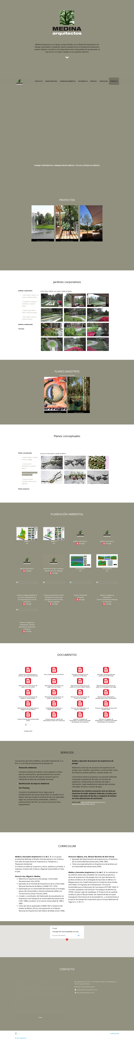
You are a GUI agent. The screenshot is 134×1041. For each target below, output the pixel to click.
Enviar (40, 1017)
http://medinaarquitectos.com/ (85, 993)
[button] (67, 939)
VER (27, 543)
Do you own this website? (59, 935)
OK (78, 935)
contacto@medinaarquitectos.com (86, 990)
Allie (118, 1033)
